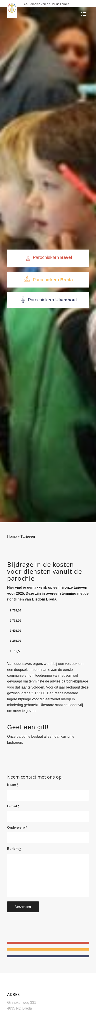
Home (12, 536)
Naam (12, 785)
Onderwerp (17, 827)
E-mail (13, 806)
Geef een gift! (28, 727)
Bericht (14, 848)
